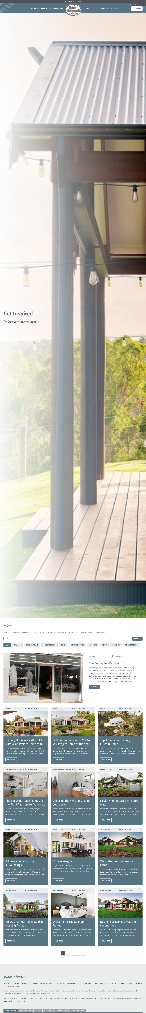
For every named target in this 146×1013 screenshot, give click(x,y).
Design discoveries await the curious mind (118, 923)
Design (63, 645)
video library (87, 632)
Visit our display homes (73, 1)
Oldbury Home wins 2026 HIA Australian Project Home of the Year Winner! (24, 742)
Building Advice (32, 645)
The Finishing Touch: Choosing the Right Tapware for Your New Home (25, 802)
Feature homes (77, 645)
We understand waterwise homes (116, 863)
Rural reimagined (63, 861)
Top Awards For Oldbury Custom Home (115, 742)
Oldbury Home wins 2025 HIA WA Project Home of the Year (71, 742)
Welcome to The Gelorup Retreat (68, 923)
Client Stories (49, 645)
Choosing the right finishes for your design (71, 802)
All (7, 645)
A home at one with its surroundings (19, 863)
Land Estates (100, 9)
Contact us (137, 9)
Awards (17, 645)
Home (73, 10)
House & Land (88, 9)
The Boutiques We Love (104, 663)
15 (83, 953)
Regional (116, 645)
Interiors (93, 645)
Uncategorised (131, 645)
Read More (95, 687)
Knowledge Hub (112, 9)
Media (104, 645)
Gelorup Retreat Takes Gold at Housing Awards (24, 923)
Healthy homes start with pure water (119, 802)
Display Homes (57, 9)
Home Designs (46, 9)
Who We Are (35, 9)
